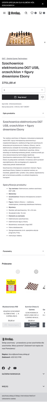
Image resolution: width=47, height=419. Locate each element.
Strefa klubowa (8, 417)
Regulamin (6, 395)
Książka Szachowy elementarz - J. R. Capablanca (11, 313)
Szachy (5, 378)
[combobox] (23, 90)
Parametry (7, 251)
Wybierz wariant (33, 324)
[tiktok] (9, 368)
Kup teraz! (22, 97)
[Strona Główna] (14, 13)
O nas (4, 391)
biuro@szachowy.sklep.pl (19, 354)
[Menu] (4, 13)
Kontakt (5, 413)
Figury (4, 387)
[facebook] (3, 368)
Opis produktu (9, 113)
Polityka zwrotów (9, 404)
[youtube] (14, 368)
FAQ (3, 408)
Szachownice (7, 383)
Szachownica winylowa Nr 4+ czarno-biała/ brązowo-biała (31, 315)
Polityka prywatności (10, 400)
